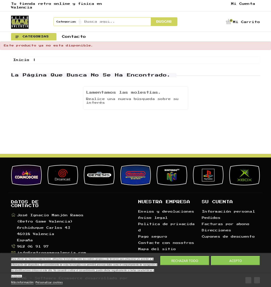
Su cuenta (217, 202)
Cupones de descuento (228, 236)
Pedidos (211, 218)
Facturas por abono (225, 224)
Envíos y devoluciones (166, 211)
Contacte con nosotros (166, 243)
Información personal (228, 211)
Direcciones (216, 230)
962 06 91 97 (33, 246)
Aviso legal (153, 218)
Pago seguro (152, 236)
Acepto (235, 260)
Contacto (74, 36)
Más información (22, 282)
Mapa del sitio (157, 249)
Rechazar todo (184, 260)
